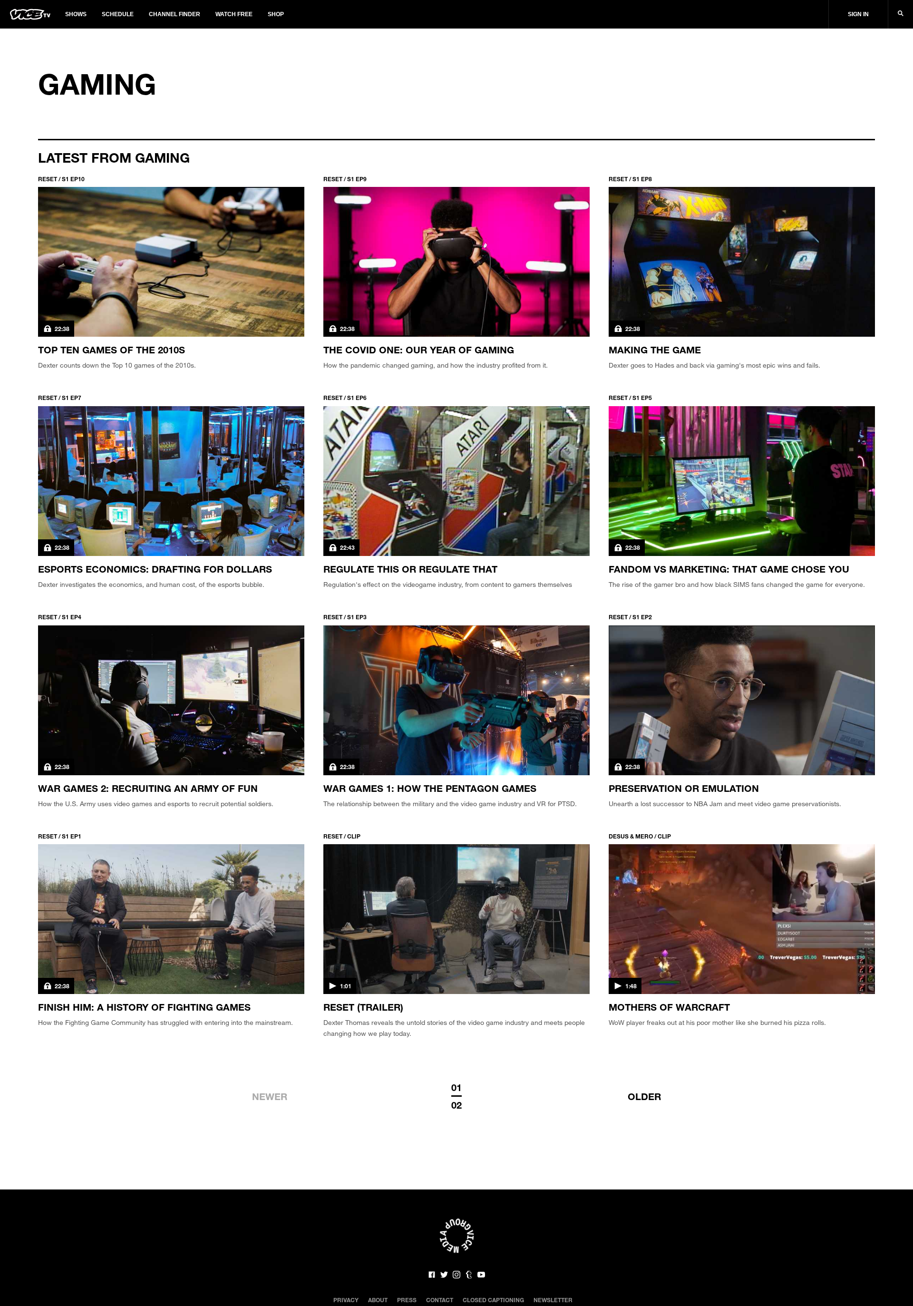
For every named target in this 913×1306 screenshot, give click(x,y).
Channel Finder (174, 14)
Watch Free (234, 14)
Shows (76, 14)
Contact (439, 1300)
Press (407, 1300)
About (378, 1300)
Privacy (346, 1300)
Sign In (858, 14)
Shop (276, 14)
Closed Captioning (493, 1300)
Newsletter (553, 1300)
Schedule (118, 14)
